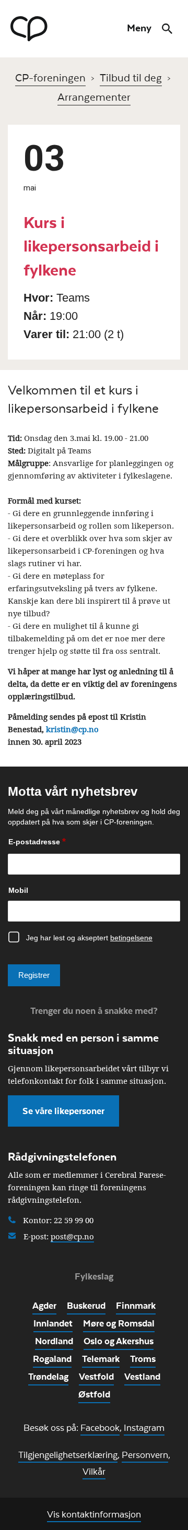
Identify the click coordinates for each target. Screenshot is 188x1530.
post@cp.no (72, 1236)
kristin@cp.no (71, 729)
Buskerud (86, 1305)
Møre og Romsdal (119, 1323)
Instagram (144, 1427)
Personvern (145, 1454)
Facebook (100, 1427)
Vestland (142, 1376)
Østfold (94, 1393)
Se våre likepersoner (63, 1110)
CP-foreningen (50, 77)
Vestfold (96, 1376)
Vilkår (94, 1471)
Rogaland (52, 1358)
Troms (143, 1358)
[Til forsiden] (29, 28)
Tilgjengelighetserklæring (68, 1454)
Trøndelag (48, 1376)
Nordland (54, 1340)
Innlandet (53, 1323)
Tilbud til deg (131, 77)
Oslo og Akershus (119, 1340)
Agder (44, 1305)
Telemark (101, 1358)
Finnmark (136, 1305)
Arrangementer (94, 96)
